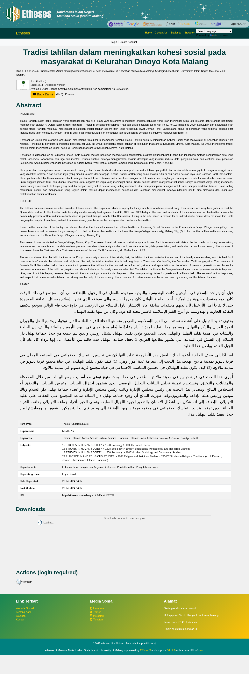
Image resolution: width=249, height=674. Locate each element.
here (200, 650)
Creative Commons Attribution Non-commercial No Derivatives (93, 88)
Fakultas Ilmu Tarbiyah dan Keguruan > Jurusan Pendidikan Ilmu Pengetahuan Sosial (110, 467)
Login (114, 42)
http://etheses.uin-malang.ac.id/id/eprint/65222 (88, 495)
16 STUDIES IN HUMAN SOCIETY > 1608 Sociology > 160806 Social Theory (106, 445)
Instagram (98, 615)
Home (148, 32)
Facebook (98, 608)
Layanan (20, 615)
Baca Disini (44, 94)
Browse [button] (188, 32)
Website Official (25, 608)
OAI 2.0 (171, 650)
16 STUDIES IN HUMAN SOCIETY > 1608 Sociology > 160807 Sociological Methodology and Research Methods (126, 448)
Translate (222, 35)
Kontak (20, 619)
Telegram (97, 619)
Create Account (128, 42)
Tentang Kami (24, 612)
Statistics (176, 32)
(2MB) (50, 94)
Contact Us (161, 32)
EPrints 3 (145, 650)
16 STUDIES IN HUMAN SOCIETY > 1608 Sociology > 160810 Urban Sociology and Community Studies (121, 452)
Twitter (96, 612)
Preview (69, 94)
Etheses (23, 33)
